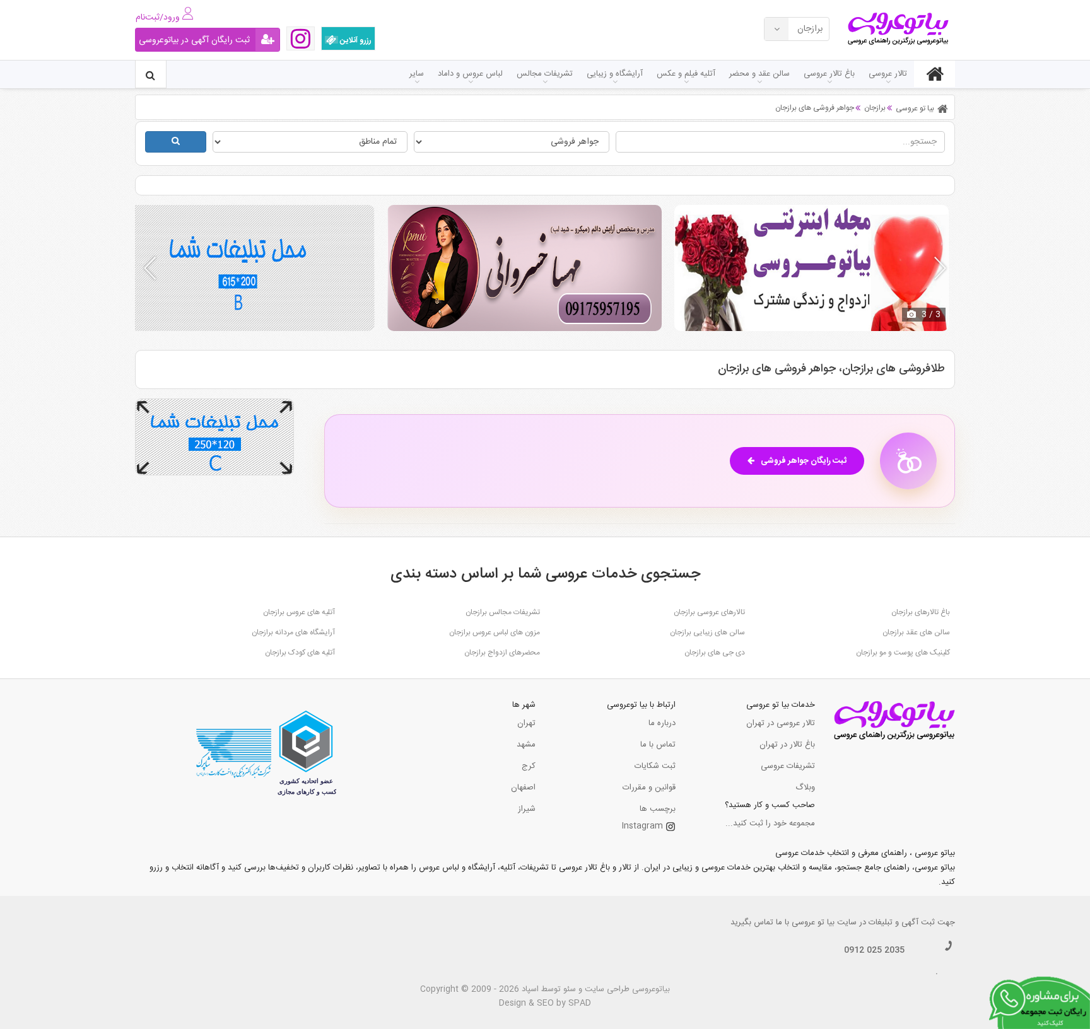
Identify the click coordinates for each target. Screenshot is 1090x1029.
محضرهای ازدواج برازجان (502, 652)
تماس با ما (658, 745)
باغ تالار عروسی (829, 74)
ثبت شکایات (655, 766)
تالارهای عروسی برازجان (709, 612)
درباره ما (662, 723)
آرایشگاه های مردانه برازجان (293, 632)
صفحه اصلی (934, 74)
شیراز (527, 809)
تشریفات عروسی (788, 766)
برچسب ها (658, 809)
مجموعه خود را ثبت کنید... (770, 823)
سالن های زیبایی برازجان (707, 632)
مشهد (526, 745)
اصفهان (523, 787)
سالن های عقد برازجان (916, 632)
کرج (529, 766)
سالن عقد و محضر (759, 74)
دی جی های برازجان (714, 652)
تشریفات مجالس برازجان (503, 612)
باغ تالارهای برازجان (920, 612)
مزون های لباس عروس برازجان (494, 632)
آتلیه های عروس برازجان (299, 612)
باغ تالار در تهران (787, 745)
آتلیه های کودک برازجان (300, 652)
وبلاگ (805, 787)
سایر (416, 74)
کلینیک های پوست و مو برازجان (903, 652)
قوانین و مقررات (649, 787)
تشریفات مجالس (545, 74)
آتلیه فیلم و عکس (686, 74)
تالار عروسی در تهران (780, 723)
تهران (526, 723)
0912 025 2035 (874, 950)
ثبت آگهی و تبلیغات (902, 922)
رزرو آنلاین (355, 40)
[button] (940, 268)
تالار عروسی (888, 74)
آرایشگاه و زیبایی (615, 74)
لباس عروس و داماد (470, 74)
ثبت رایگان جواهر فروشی (804, 461)
